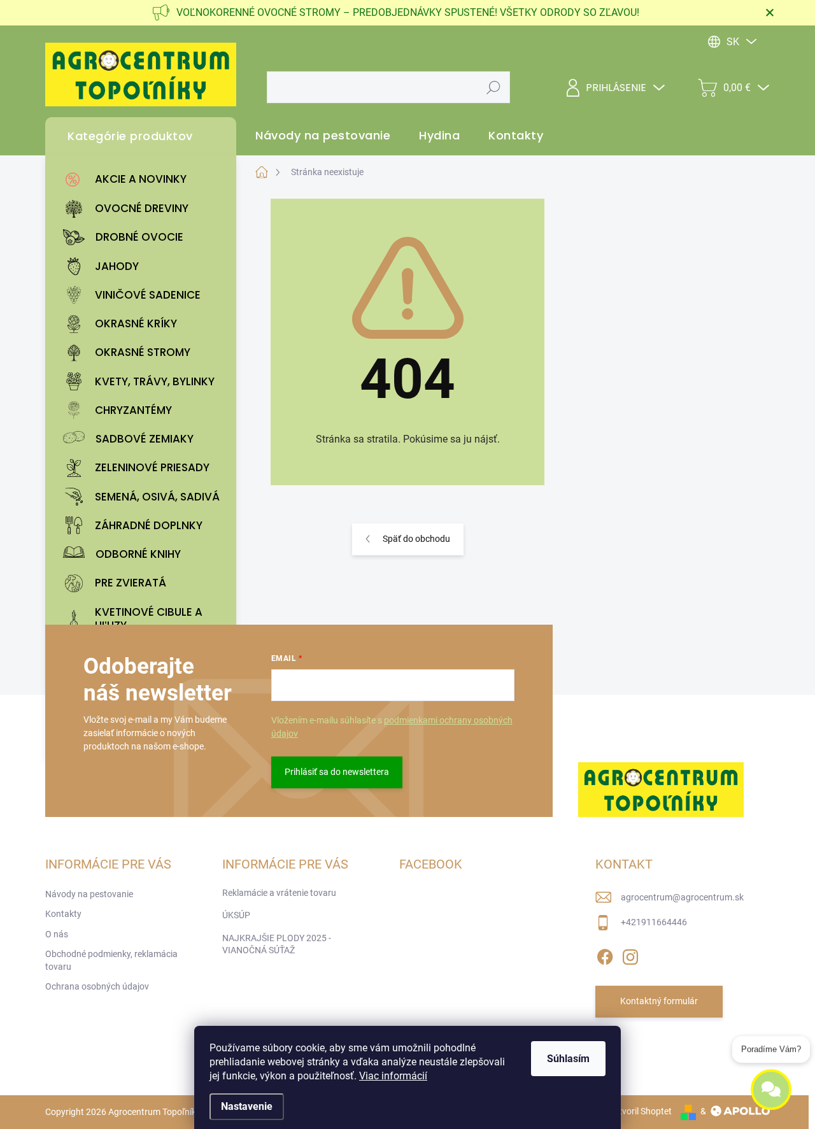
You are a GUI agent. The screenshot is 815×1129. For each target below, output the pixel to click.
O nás (56, 934)
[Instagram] (630, 954)
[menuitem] (144, 179)
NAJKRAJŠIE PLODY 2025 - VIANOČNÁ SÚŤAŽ (276, 944)
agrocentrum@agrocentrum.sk (682, 897)
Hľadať (493, 87)
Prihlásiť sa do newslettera (337, 772)
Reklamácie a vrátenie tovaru (279, 893)
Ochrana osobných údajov (97, 986)
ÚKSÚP (236, 915)
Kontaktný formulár (659, 1001)
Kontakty (63, 914)
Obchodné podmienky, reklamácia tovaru (111, 960)
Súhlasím (568, 1059)
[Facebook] (604, 954)
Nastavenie (247, 1106)
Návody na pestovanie (89, 894)
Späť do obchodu (416, 539)
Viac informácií (393, 1076)
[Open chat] (771, 1092)
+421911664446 (654, 922)
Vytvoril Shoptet (640, 1111)
